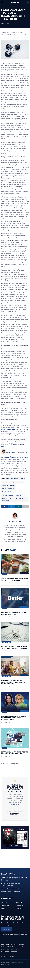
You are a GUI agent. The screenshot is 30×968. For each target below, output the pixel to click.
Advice (3, 909)
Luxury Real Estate (8, 485)
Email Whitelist (5, 949)
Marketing (19, 902)
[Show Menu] (2, 2)
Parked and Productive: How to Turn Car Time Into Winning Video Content (15, 788)
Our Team (21, 945)
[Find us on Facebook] (1, 956)
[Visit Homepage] (15, 2)
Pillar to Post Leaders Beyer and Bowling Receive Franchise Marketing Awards (13, 718)
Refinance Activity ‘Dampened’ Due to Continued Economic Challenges (14, 647)
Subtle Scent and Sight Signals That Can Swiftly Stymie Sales (15, 579)
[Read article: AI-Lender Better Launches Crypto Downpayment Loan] (15, 598)
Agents (8, 23)
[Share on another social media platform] (25, 506)
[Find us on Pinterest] (10, 956)
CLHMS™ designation (8, 429)
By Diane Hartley (5, 32)
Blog (7, 945)
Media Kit (20, 947)
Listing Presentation (16, 482)
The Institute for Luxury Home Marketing (12, 499)
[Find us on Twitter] (4, 956)
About (2, 945)
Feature (4, 482)
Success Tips (20, 495)
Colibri (22, 479)
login (7, 764)
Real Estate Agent (8, 489)
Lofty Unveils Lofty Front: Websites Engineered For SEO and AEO (14, 753)
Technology (19, 905)
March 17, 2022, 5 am (17, 32)
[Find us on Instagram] (7, 956)
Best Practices (5, 905)
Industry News (6, 642)
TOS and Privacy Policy (21, 935)
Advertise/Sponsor (12, 947)
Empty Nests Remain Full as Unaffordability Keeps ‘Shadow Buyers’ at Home (13, 682)
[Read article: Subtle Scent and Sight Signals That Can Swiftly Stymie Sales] (15, 564)
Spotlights (4, 902)
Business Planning (12, 479)
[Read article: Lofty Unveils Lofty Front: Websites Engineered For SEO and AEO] (15, 738)
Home (2, 23)
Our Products (13, 945)
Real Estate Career (8, 492)
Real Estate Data (8, 495)
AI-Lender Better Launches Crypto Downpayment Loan (14, 613)
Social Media (19, 909)
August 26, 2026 (6, 583)
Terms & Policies (14, 949)
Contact (3, 947)
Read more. (16, 804)
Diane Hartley (15, 522)
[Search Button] (28, 2)
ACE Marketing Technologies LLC (9, 951)
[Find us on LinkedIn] (13, 956)
